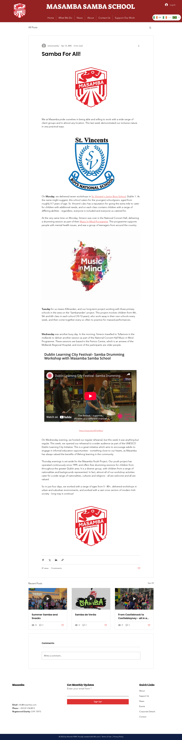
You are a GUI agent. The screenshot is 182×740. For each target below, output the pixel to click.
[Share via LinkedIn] (56, 560)
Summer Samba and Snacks (45, 616)
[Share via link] (62, 560)
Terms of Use (106, 737)
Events (142, 706)
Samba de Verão (85, 614)
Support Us (144, 696)
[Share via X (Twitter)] (49, 560)
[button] (150, 27)
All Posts (32, 27)
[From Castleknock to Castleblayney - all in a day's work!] (134, 599)
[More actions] (138, 45)
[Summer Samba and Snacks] (48, 599)
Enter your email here (78, 688)
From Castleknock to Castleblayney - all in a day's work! (132, 616)
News (141, 701)
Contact (142, 716)
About (142, 690)
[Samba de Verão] (91, 599)
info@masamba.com (28, 704)
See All (151, 583)
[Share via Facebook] (43, 560)
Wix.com (96, 737)
